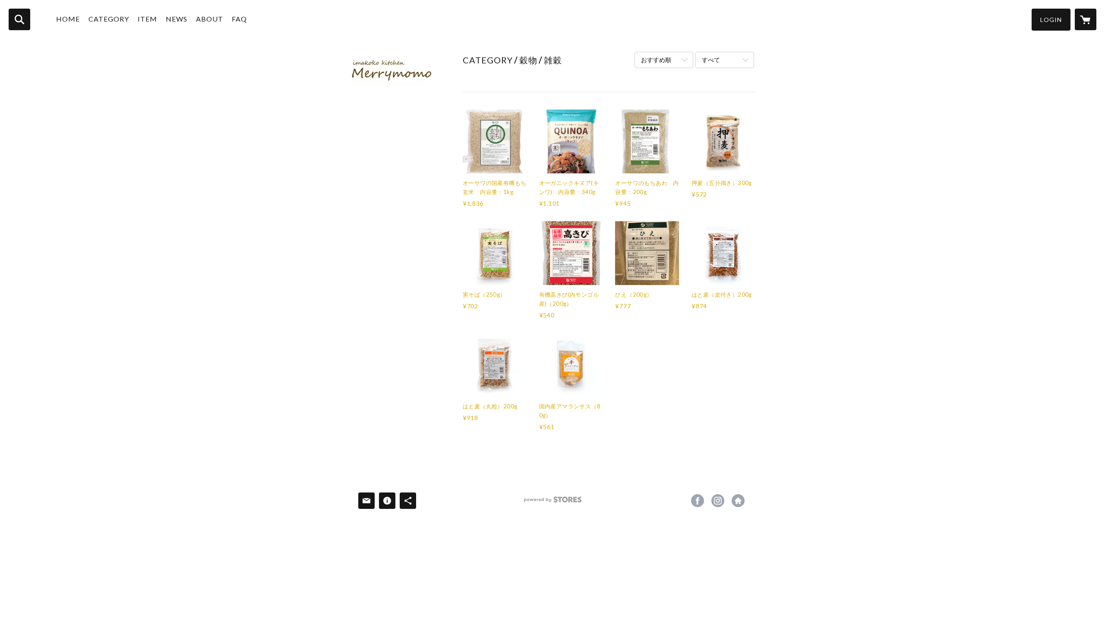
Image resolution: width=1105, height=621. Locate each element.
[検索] (19, 19)
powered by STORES (552, 502)
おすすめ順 (656, 59)
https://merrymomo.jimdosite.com (738, 500)
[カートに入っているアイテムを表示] (1085, 19)
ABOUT (209, 19)
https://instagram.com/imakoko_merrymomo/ (717, 500)
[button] (1051, 20)
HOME (68, 19)
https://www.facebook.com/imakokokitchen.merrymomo (697, 500)
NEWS (176, 19)
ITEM (147, 19)
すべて (711, 59)
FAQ (239, 19)
